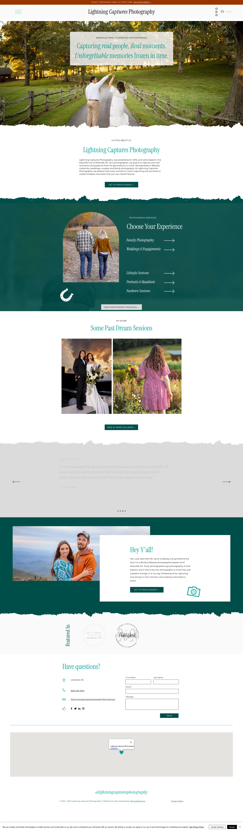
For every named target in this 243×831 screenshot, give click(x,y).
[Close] (239, 827)
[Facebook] (216, 8)
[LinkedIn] (79, 708)
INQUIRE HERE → (142, 2)
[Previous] (16, 482)
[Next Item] (177, 376)
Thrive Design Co (137, 801)
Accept (232, 827)
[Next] (226, 482)
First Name (131, 677)
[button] (18, 12)
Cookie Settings (217, 827)
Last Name (158, 677)
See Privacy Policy (196, 827)
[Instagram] (216, 15)
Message (129, 697)
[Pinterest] (216, 12)
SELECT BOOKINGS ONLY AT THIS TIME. (112, 2)
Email (128, 687)
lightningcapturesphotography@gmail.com (93, 699)
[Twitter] (75, 708)
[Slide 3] (122, 511)
